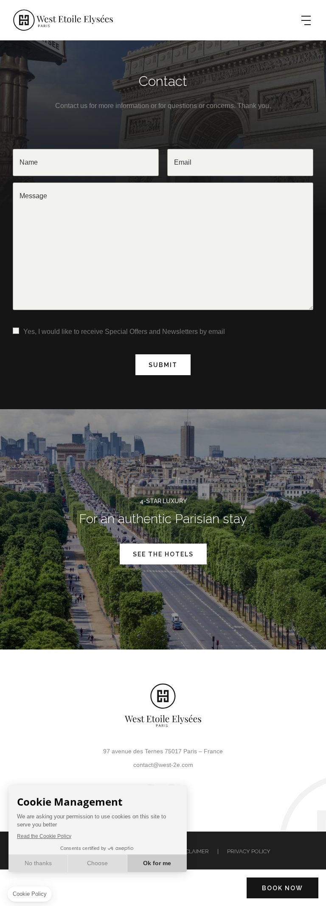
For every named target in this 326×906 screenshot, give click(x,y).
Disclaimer (193, 851)
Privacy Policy (248, 851)
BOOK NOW (282, 888)
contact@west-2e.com (163, 764)
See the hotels (163, 554)
